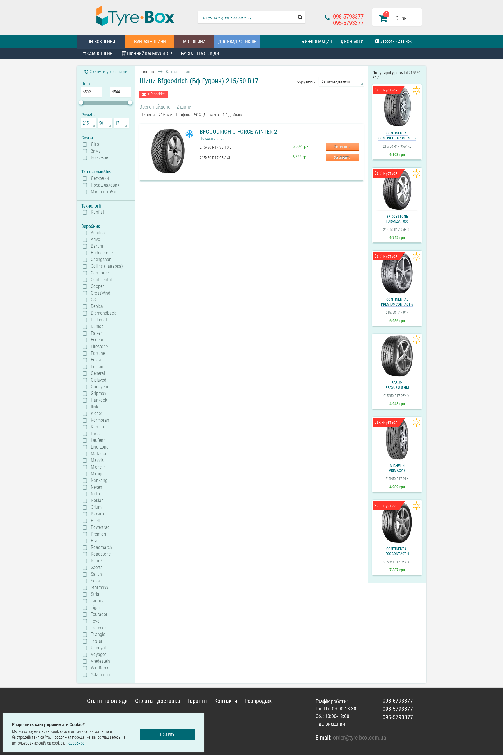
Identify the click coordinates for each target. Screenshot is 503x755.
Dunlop (97, 326)
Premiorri (99, 534)
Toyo (95, 621)
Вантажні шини (150, 42)
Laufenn (98, 440)
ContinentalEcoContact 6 (397, 551)
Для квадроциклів (237, 42)
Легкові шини (101, 42)
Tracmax (99, 627)
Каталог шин (99, 53)
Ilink (94, 407)
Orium (96, 507)
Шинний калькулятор (149, 53)
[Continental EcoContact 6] (397, 522)
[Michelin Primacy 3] (397, 439)
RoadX (97, 560)
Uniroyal (98, 648)
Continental (101, 279)
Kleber (96, 413)
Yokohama (100, 674)
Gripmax (98, 393)
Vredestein (100, 661)
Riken (96, 540)
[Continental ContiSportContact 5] (397, 106)
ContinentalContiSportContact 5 (397, 135)
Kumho (97, 427)
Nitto (95, 494)
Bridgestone (102, 253)
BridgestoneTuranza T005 (397, 219)
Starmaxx (99, 587)
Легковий (100, 178)
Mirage (97, 473)
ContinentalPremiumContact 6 (397, 301)
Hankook (99, 400)
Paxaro (97, 514)
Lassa (96, 433)
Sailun (96, 574)
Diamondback (103, 313)
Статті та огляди (202, 53)
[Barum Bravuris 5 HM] (397, 356)
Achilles (98, 232)
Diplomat (99, 319)
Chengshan (101, 259)
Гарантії (197, 700)
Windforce (100, 668)
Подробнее (75, 743)
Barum (97, 246)
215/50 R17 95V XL (215, 157)
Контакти (353, 42)
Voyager (98, 654)
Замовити (342, 147)
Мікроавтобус (104, 191)
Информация (318, 42)
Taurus (97, 601)
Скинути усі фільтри (107, 72)
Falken (97, 333)
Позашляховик (105, 185)
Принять (167, 734)
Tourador (99, 614)
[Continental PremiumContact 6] (397, 273)
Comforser (100, 273)
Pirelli (95, 520)
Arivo (95, 239)
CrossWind (100, 293)
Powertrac (100, 527)
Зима (96, 151)
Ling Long (100, 447)
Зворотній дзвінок (395, 41)
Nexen (96, 487)
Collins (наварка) (107, 266)
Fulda (96, 360)
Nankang (99, 480)
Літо (95, 144)
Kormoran (100, 420)
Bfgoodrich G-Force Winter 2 (238, 131)
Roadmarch (101, 547)
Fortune (98, 353)
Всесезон (99, 157)
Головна (147, 72)
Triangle (98, 634)
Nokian (97, 500)
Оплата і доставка (157, 700)
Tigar (95, 607)
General (98, 373)
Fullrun (97, 366)
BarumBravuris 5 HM (397, 385)
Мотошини (194, 42)
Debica (97, 306)
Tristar (96, 641)
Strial (95, 594)
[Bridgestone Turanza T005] (397, 190)
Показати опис (212, 138)
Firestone (99, 346)
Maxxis (97, 460)
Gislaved (98, 380)
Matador (99, 453)
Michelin (98, 467)
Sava (95, 581)
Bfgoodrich (157, 94)
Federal (97, 340)
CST (94, 299)
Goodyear (100, 386)
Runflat (97, 212)
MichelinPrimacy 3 (397, 468)
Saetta (97, 567)
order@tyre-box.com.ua (359, 737)
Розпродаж (258, 700)
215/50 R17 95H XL (215, 147)
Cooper (97, 286)
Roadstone (101, 554)
